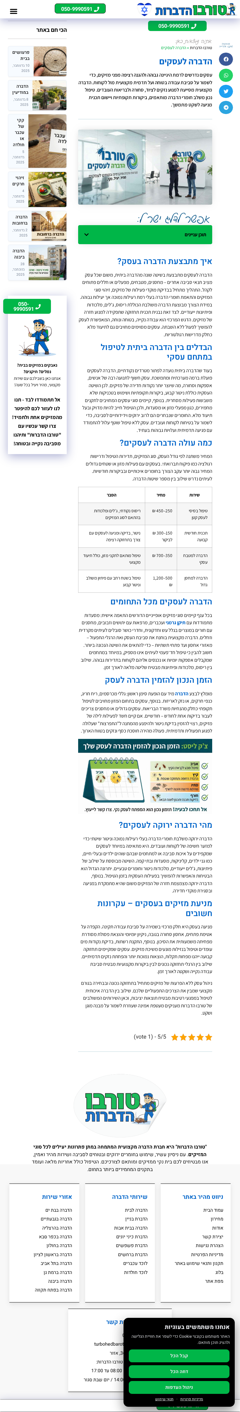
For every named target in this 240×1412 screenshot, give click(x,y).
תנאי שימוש (164, 1399)
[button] (14, 12)
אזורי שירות (57, 1197)
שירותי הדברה (130, 1197)
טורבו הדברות (201, 48)
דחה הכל (179, 1371)
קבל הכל (179, 1355)
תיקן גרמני (176, 622)
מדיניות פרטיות (191, 1399)
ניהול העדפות (179, 1387)
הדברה (181, 693)
